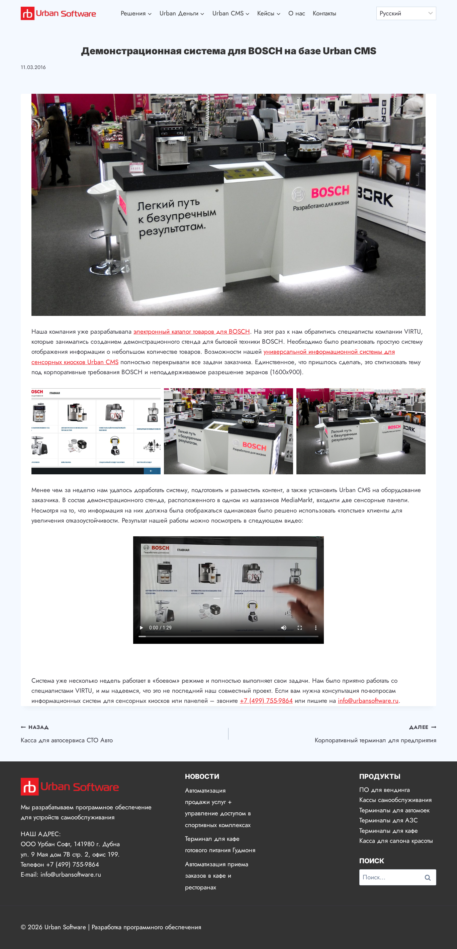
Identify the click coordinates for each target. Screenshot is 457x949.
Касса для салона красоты (396, 840)
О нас (296, 13)
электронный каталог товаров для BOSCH (191, 331)
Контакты (324, 13)
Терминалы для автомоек (394, 810)
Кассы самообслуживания (395, 799)
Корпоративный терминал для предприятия (375, 734)
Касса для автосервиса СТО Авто (67, 734)
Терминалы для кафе (388, 830)
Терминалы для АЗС (388, 820)
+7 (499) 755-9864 (266, 700)
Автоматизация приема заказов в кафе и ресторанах (216, 875)
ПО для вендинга (384, 789)
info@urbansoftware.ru (368, 700)
